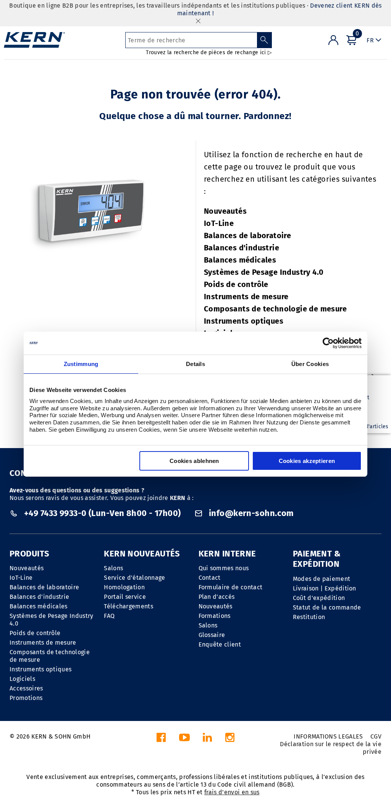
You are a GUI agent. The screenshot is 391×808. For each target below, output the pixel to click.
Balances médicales (240, 259)
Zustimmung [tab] (81, 364)
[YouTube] (184, 739)
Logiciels (22, 678)
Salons (113, 568)
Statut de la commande (327, 607)
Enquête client (220, 644)
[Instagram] (229, 739)
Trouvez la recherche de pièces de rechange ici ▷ (208, 52)
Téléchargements (128, 606)
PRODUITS (30, 553)
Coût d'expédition (319, 598)
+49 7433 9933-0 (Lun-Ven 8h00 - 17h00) (102, 513)
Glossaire (212, 635)
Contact (210, 577)
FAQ (109, 615)
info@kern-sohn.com (250, 513)
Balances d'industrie (241, 247)
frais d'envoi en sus (231, 792)
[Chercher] (264, 40)
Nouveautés (225, 211)
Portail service (125, 596)
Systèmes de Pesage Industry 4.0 (263, 272)
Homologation (124, 587)
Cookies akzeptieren (307, 461)
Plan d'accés (217, 596)
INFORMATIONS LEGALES (328, 736)
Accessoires (26, 688)
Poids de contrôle (236, 284)
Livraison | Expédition (324, 588)
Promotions (26, 698)
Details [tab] (195, 364)
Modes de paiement (321, 578)
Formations (215, 615)
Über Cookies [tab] (310, 364)
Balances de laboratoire (247, 235)
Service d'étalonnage (134, 577)
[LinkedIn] (207, 739)
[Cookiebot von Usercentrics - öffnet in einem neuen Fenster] (328, 343)
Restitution (309, 617)
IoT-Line (219, 223)
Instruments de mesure (246, 296)
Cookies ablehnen (194, 461)
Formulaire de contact (231, 587)
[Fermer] (198, 20)
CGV (375, 736)
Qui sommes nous (224, 568)
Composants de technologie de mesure (275, 308)
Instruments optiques (243, 321)
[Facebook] (161, 739)
